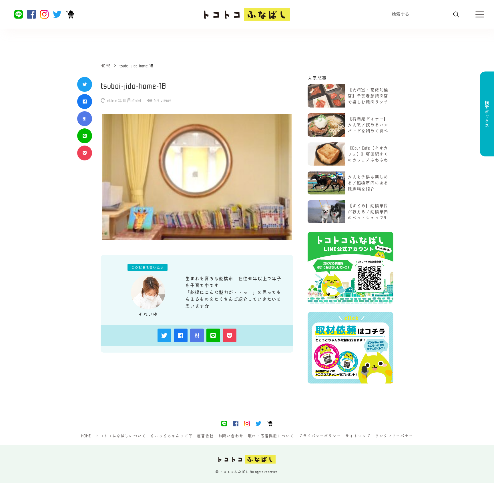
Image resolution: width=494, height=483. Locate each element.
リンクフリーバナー (394, 436)
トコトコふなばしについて (120, 436)
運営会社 (205, 436)
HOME (86, 436)
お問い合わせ (231, 436)
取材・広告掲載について (271, 436)
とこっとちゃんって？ (171, 436)
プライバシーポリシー (319, 436)
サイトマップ (357, 436)
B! (85, 118)
